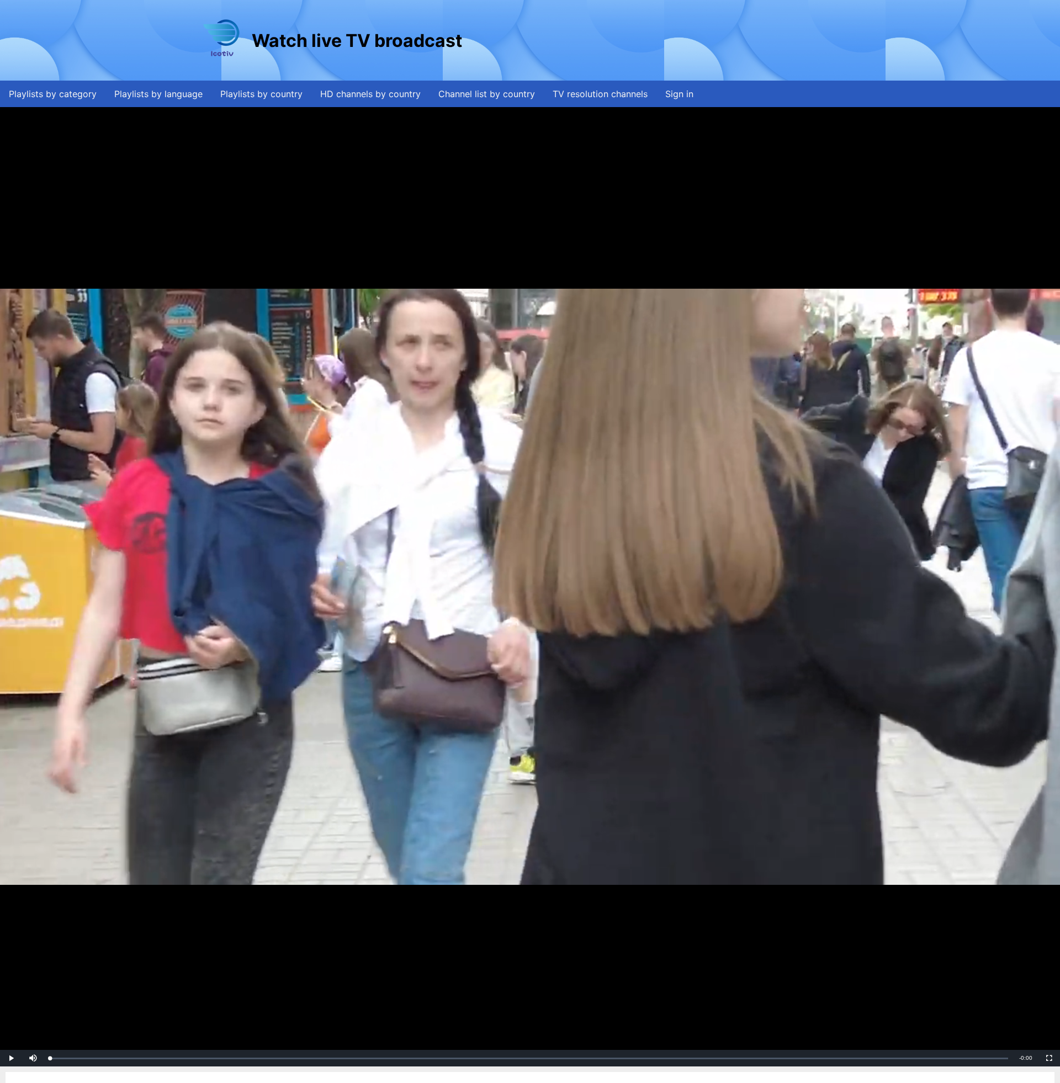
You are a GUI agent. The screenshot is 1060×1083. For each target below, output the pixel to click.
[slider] (529, 1058)
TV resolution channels (600, 93)
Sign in (679, 93)
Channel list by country (486, 93)
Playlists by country (261, 93)
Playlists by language (158, 93)
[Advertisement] (665, 40)
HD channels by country (370, 93)
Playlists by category (53, 93)
